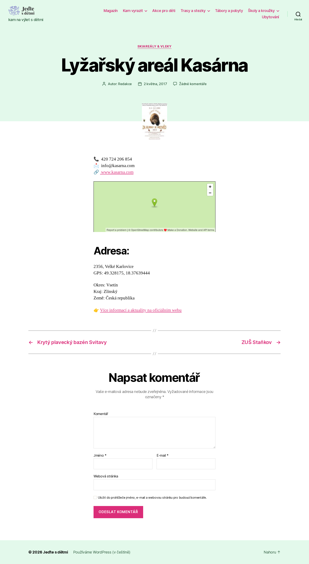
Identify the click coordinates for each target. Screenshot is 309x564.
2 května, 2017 (155, 84)
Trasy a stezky (193, 10)
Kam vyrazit (133, 10)
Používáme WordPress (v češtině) (101, 552)
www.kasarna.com (116, 172)
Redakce (125, 84)
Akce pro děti (163, 10)
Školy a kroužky (261, 10)
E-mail (163, 455)
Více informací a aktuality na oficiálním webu (141, 310)
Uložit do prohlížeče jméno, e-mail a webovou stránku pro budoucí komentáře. (152, 497)
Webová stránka (106, 476)
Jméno (100, 455)
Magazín (111, 10)
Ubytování (270, 17)
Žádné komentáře (193, 84)
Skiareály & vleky (154, 46)
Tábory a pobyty (229, 10)
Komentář (101, 414)
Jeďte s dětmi (55, 552)
